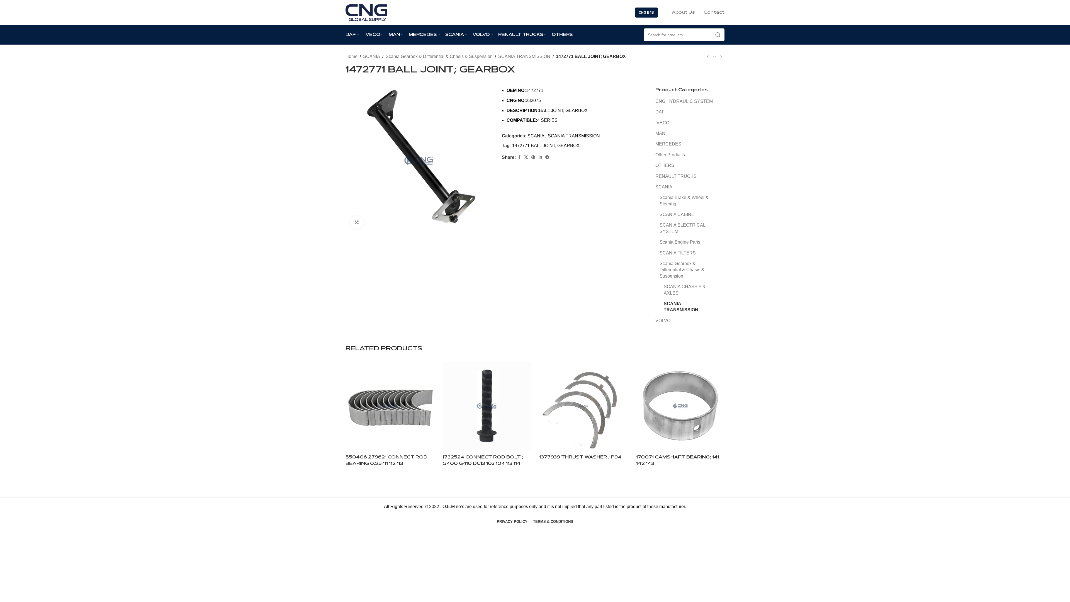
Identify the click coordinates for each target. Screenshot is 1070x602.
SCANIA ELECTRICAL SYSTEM (682, 228)
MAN (660, 133)
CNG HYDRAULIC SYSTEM (684, 101)
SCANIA (371, 56)
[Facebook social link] (519, 157)
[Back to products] (714, 57)
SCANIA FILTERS (678, 253)
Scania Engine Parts (680, 242)
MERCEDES (668, 144)
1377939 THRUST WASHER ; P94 (580, 457)
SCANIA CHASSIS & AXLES (685, 289)
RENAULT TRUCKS (676, 176)
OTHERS (664, 165)
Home (352, 56)
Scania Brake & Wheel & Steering (684, 200)
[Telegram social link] (547, 157)
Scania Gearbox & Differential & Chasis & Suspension (439, 56)
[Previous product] (707, 57)
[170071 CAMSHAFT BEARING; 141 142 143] (680, 406)
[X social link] (526, 157)
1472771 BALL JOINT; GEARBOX (546, 145)
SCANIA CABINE (677, 214)
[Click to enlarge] (357, 222)
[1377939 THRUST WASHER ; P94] (583, 406)
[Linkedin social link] (540, 157)
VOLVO (662, 320)
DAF (660, 112)
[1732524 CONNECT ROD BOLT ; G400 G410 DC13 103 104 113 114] (486, 406)
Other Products (670, 154)
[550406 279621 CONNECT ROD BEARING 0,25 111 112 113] (390, 406)
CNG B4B (646, 12)
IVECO (662, 122)
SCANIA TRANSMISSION (524, 56)
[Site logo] (366, 12)
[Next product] (721, 57)
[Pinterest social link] (533, 157)
